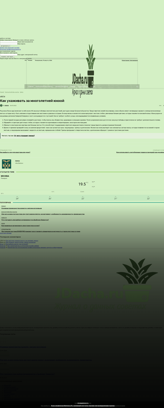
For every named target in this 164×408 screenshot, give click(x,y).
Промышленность (83, 403)
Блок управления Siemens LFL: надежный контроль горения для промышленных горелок (83, 406)
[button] (137, 86)
